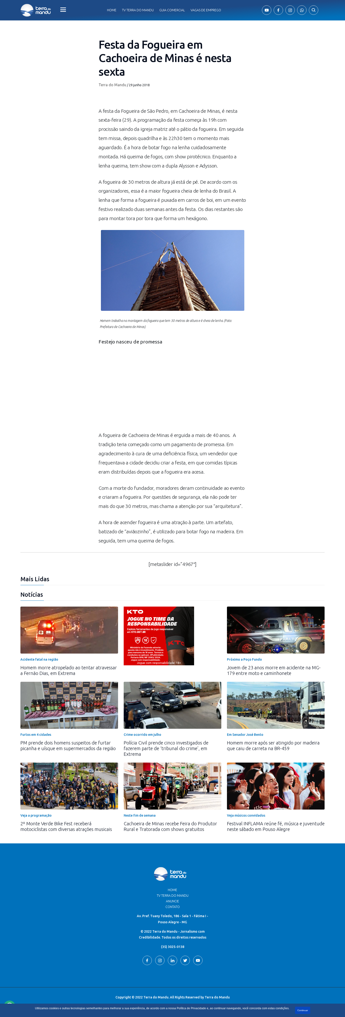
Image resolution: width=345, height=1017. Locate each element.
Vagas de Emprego (206, 10)
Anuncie (172, 901)
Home (111, 10)
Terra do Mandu (112, 85)
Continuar (302, 1010)
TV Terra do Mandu (172, 895)
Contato (172, 907)
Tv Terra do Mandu (138, 10)
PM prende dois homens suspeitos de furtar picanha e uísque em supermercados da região (68, 745)
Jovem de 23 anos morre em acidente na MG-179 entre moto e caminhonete (274, 670)
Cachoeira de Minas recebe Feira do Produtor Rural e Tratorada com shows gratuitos (170, 826)
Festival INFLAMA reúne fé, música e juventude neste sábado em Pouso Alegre (276, 826)
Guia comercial (172, 10)
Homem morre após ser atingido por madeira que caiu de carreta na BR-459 (273, 745)
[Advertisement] (172, 391)
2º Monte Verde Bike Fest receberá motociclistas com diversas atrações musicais (66, 826)
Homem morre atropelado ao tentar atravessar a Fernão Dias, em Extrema (68, 670)
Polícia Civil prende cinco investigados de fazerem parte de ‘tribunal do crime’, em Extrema (166, 748)
